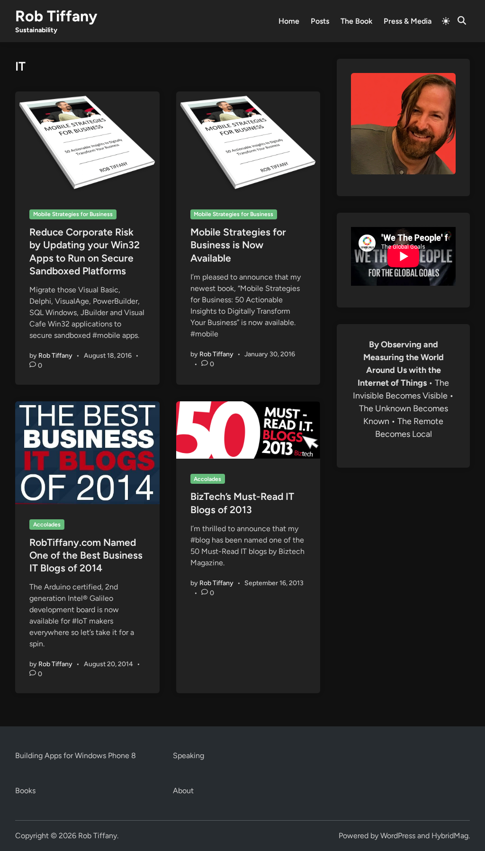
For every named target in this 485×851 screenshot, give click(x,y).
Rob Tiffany (56, 16)
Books (25, 790)
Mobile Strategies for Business (73, 214)
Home (288, 21)
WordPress (397, 835)
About (183, 790)
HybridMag (449, 835)
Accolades (47, 524)
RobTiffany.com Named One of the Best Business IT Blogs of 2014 (86, 555)
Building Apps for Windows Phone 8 (75, 755)
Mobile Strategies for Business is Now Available (238, 245)
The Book (356, 21)
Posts (320, 21)
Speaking (188, 755)
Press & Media (407, 21)
